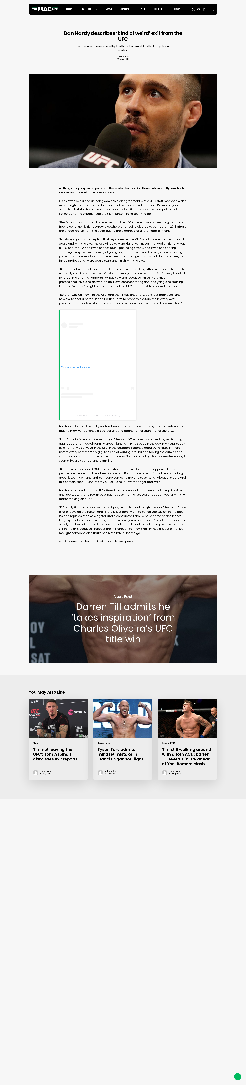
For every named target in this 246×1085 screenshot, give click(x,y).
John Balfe (123, 56)
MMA (35, 743)
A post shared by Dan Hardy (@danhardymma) (97, 415)
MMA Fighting (127, 244)
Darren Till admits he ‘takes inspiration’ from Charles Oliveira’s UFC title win (123, 619)
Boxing (101, 743)
